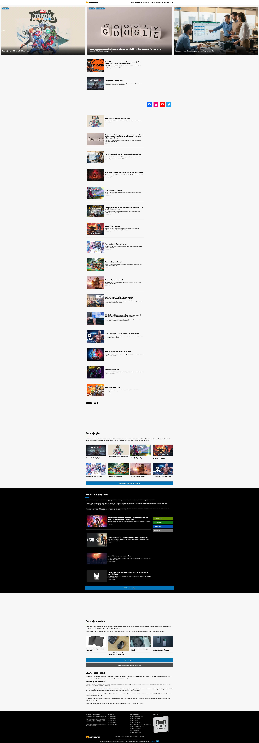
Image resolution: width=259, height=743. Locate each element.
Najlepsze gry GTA (134, 720)
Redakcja (142, 736)
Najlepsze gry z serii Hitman (136, 722)
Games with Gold (158, 518)
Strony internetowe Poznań (133, 739)
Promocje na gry (129, 588)
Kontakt (122, 736)
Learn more (153, 741)
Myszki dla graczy (128, 660)
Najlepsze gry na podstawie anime (137, 726)
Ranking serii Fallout (134, 730)
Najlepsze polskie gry (112, 724)
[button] (2, 30)
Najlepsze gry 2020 (112, 718)
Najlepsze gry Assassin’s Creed (136, 716)
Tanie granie (107, 689)
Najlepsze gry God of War (135, 718)
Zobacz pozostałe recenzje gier (129, 483)
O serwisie (117, 736)
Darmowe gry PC (158, 530)
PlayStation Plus (157, 526)
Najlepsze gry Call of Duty (135, 728)
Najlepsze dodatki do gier (135, 732)
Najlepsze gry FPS (112, 722)
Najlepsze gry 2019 (112, 716)
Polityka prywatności (134, 736)
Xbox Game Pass (158, 522)
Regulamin (127, 736)
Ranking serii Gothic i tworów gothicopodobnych (140, 724)
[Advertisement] (115, 101)
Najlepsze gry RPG (112, 720)
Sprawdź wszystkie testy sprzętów (129, 665)
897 (95, 402)
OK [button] (157, 741)
